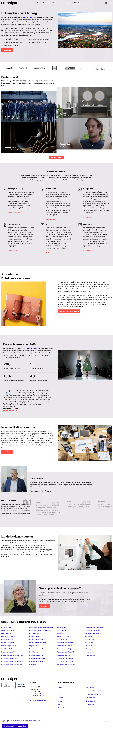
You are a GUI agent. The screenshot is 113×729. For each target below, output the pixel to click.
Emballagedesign (7, 639)
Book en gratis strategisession (15, 726)
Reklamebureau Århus (64, 646)
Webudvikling (41, 3)
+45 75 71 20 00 (35, 694)
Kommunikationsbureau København (41, 627)
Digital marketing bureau (94, 691)
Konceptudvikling (35, 633)
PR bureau (60, 633)
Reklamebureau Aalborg (65, 642)
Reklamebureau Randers (93, 630)
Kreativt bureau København (38, 642)
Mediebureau (33, 652)
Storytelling (89, 642)
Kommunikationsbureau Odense (39, 630)
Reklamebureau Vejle (92, 633)
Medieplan (32, 664)
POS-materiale (62, 630)
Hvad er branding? (7, 652)
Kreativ (66, 3)
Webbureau (90, 687)
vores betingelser (18, 721)
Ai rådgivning (76, 3)
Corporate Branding (8, 630)
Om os (109, 3)
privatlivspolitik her (33, 721)
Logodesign (33, 646)
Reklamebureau (62, 639)
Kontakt (60, 701)
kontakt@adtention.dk (37, 696)
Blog (59, 694)
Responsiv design (91, 639)
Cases (85, 3)
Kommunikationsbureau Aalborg (12, 661)
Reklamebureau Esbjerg (65, 649)
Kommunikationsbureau (9, 658)
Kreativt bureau (34, 636)
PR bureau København (64, 636)
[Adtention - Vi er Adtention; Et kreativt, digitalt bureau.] (9, 3)
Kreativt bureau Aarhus (37, 639)
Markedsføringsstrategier (37, 649)
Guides (60, 704)
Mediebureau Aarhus (36, 655)
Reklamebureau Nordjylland (94, 627)
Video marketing (90, 652)
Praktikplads (62, 708)
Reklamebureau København (66, 664)
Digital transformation (8, 636)
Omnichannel (61, 627)
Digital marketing (55, 3)
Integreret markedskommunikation (12, 655)
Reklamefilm (89, 636)
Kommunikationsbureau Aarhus (11, 664)
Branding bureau (6, 627)
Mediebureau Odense (36, 661)
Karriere (60, 698)
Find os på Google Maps (38, 700)
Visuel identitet (90, 655)
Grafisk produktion (7, 649)
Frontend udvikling (7, 642)
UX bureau (88, 646)
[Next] (107, 507)
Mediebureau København (37, 658)
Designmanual (6, 633)
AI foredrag (90, 704)
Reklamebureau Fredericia (66, 652)
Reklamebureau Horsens (65, 661)
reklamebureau (28, 17)
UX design (88, 649)
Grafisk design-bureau (8, 646)
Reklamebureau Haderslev (66, 658)
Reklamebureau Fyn (63, 655)
